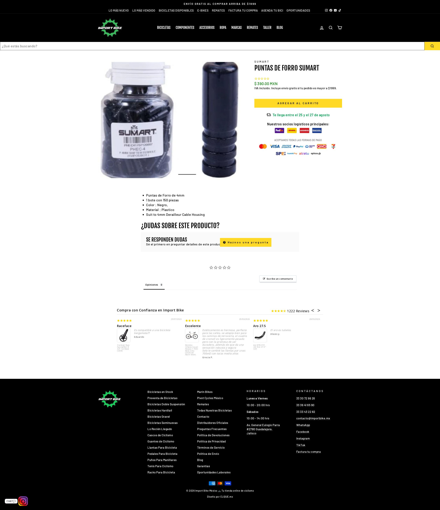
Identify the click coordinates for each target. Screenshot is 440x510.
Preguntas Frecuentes (212, 429)
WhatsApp (303, 425)
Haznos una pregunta (247, 242)
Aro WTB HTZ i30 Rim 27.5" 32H (259, 347)
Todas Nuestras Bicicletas (214, 410)
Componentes (185, 27)
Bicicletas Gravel (158, 416)
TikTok (300, 445)
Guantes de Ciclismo (160, 441)
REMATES (218, 10)
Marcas (236, 27)
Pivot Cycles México (210, 398)
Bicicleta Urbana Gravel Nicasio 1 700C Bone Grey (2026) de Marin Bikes (191, 350)
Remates (252, 27)
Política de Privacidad (211, 441)
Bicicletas (163, 27)
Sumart (262, 61)
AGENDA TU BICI (272, 10)
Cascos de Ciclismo (160, 435)
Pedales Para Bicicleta (162, 453)
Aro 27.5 (259, 326)
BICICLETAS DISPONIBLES (176, 10)
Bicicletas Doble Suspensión (166, 404)
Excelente (193, 326)
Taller (267, 27)
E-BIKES (203, 10)
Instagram (303, 438)
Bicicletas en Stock (160, 391)
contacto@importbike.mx (313, 418)
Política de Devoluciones (213, 435)
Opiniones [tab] (151, 284)
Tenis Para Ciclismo (160, 466)
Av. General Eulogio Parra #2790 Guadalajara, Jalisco (263, 429)
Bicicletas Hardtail (159, 410)
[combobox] (212, 46)
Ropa (223, 27)
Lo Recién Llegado (159, 429)
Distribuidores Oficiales (212, 422)
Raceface (124, 326)
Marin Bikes (205, 391)
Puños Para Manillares (162, 460)
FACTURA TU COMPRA (243, 10)
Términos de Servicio (211, 447)
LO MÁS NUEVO (119, 10)
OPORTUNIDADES (298, 10)
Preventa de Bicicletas (162, 398)
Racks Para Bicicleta (161, 472)
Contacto (203, 416)
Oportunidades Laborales (214, 472)
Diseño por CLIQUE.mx (220, 496)
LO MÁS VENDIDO (143, 10)
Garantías (203, 466)
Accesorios (206, 27)
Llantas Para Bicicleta (162, 447)
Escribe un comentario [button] (280, 278)
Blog (280, 27)
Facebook (302, 431)
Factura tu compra (308, 451)
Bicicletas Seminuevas (162, 422)
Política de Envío (208, 453)
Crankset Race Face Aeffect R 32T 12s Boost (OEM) (123, 348)
